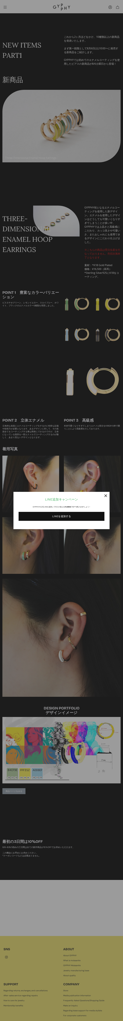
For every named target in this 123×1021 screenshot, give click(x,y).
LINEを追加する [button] (61, 516)
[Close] (106, 496)
